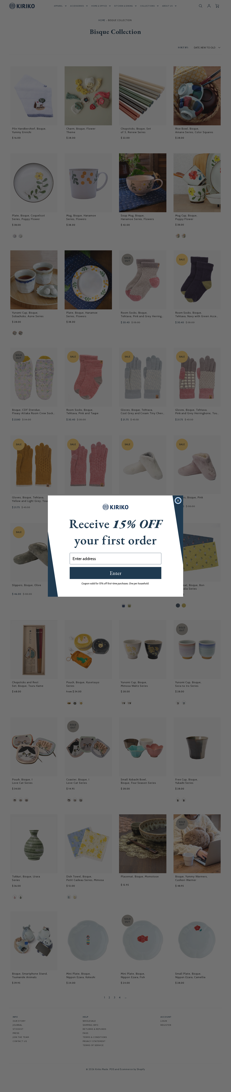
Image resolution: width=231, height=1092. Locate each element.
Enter (115, 573)
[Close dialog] (178, 500)
